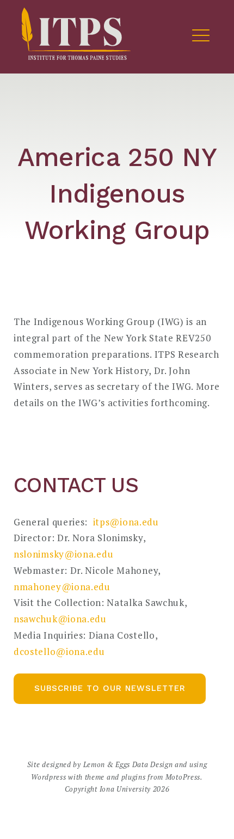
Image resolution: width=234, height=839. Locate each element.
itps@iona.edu (126, 522)
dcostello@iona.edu (59, 651)
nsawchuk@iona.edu (60, 619)
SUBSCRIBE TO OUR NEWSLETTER (110, 688)
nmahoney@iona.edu (62, 586)
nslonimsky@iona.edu (65, 554)
